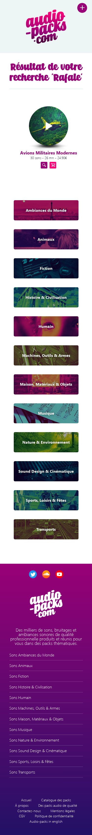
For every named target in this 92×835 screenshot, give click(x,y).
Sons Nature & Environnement (34, 740)
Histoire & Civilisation (46, 297)
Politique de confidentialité (54, 815)
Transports (46, 529)
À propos (21, 805)
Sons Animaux (21, 665)
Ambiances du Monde (46, 210)
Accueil (26, 799)
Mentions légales (63, 810)
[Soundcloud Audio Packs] (46, 574)
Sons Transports (22, 771)
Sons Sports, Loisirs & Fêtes (31, 761)
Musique (46, 413)
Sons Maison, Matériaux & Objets (36, 718)
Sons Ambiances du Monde (31, 654)
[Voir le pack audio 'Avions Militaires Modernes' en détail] (44, 165)
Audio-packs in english (46, 821)
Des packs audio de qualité (57, 805)
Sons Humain (20, 697)
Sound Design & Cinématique (46, 471)
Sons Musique (20, 729)
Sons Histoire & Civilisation (30, 686)
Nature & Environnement (46, 442)
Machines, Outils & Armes (46, 355)
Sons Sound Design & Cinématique (38, 750)
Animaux (46, 239)
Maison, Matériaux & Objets (46, 384)
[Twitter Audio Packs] (33, 574)
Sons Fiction (19, 676)
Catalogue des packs (56, 799)
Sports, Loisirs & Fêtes (46, 500)
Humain (46, 326)
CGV (22, 815)
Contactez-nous (29, 810)
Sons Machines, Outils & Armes (34, 708)
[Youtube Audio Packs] (59, 574)
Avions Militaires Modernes (48, 153)
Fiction (46, 268)
